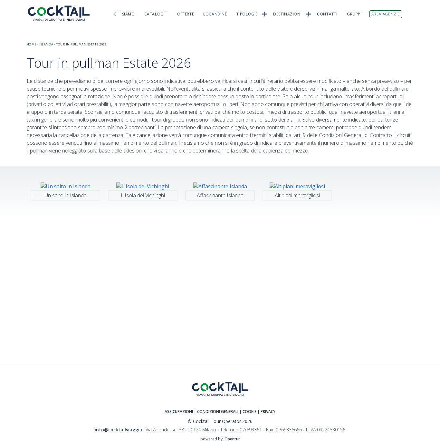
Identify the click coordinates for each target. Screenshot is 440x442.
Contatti (327, 14)
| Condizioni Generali (216, 411)
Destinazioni (287, 14)
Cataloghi (156, 14)
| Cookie (247, 411)
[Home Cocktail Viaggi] (62, 13)
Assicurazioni (179, 411)
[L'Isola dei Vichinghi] (142, 185)
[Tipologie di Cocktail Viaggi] (264, 13)
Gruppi (354, 14)
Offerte (185, 14)
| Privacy (266, 411)
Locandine (215, 14)
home (32, 44)
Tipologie (247, 14)
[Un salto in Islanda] (66, 185)
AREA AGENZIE (385, 14)
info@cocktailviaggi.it (119, 430)
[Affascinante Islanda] (220, 185)
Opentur (232, 439)
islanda (46, 44)
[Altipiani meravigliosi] (297, 185)
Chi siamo (124, 14)
